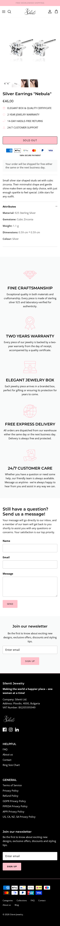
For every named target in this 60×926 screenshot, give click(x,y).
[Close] (52, 440)
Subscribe (29, 482)
